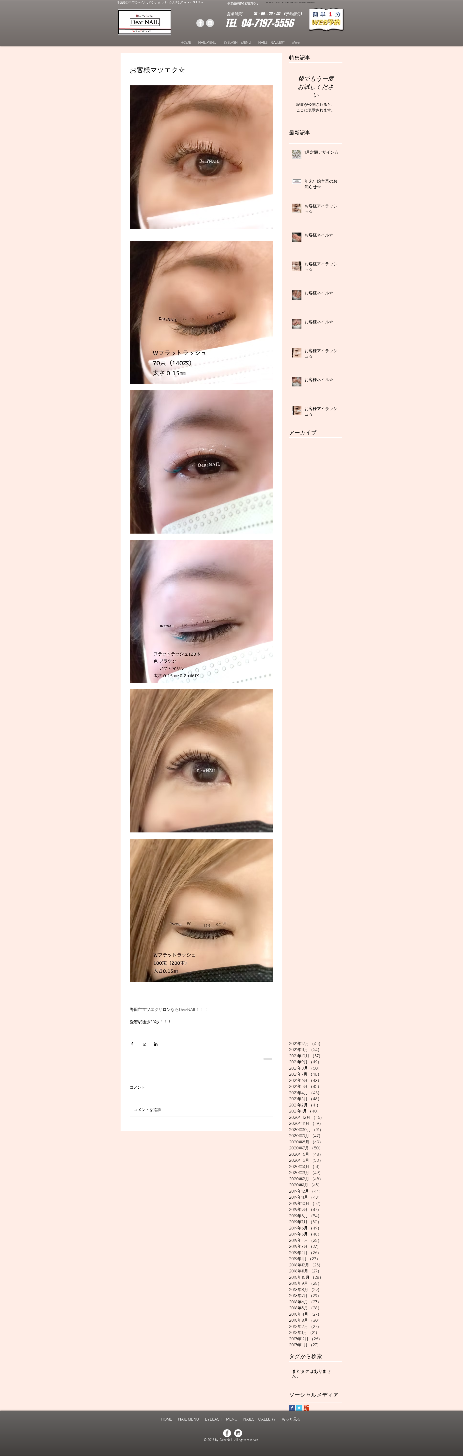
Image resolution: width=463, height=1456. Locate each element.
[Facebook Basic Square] (292, 1408)
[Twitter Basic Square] (299, 1408)
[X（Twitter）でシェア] (144, 1044)
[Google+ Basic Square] (306, 1408)
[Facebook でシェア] (132, 1044)
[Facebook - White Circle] (227, 1433)
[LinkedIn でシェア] (155, 1044)
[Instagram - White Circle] (238, 1433)
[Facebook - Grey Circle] (200, 23)
